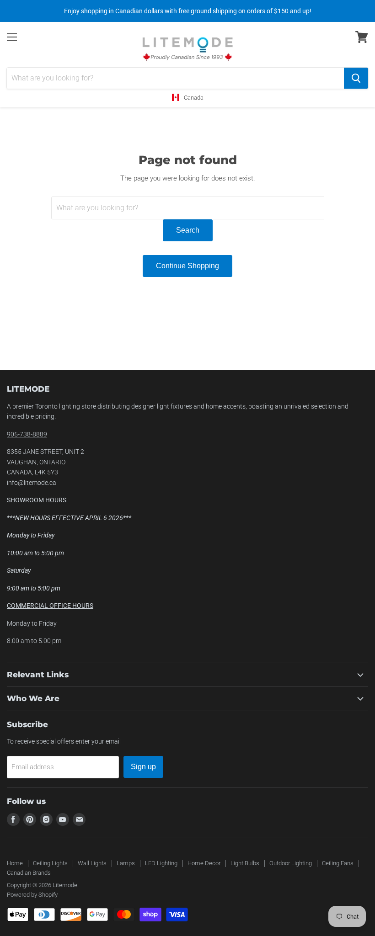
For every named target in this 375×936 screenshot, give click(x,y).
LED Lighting (161, 863)
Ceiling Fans (338, 863)
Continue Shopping (187, 266)
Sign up (143, 767)
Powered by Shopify (32, 894)
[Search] (356, 78)
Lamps (126, 863)
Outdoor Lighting (290, 863)
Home (15, 863)
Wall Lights (92, 863)
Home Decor (204, 863)
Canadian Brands (29, 872)
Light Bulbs (244, 863)
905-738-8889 (27, 434)
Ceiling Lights (50, 863)
